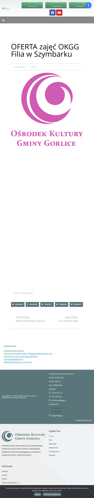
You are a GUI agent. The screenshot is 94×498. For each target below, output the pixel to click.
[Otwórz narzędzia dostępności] (89, 5)
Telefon (32, 4)
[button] (3, 20)
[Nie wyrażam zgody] (91, 491)
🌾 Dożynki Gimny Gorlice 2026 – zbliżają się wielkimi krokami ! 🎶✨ (28, 353)
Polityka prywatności (52, 494)
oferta (17, 293)
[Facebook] (52, 13)
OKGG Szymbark (26, 293)
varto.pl (22, 397)
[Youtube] (59, 13)
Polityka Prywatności (84, 420)
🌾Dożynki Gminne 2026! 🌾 (14, 351)
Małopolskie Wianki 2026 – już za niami (18, 362)
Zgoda (37, 494)
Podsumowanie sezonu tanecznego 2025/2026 (20, 356)
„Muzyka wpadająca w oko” (14, 359)
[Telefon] (25, 5)
